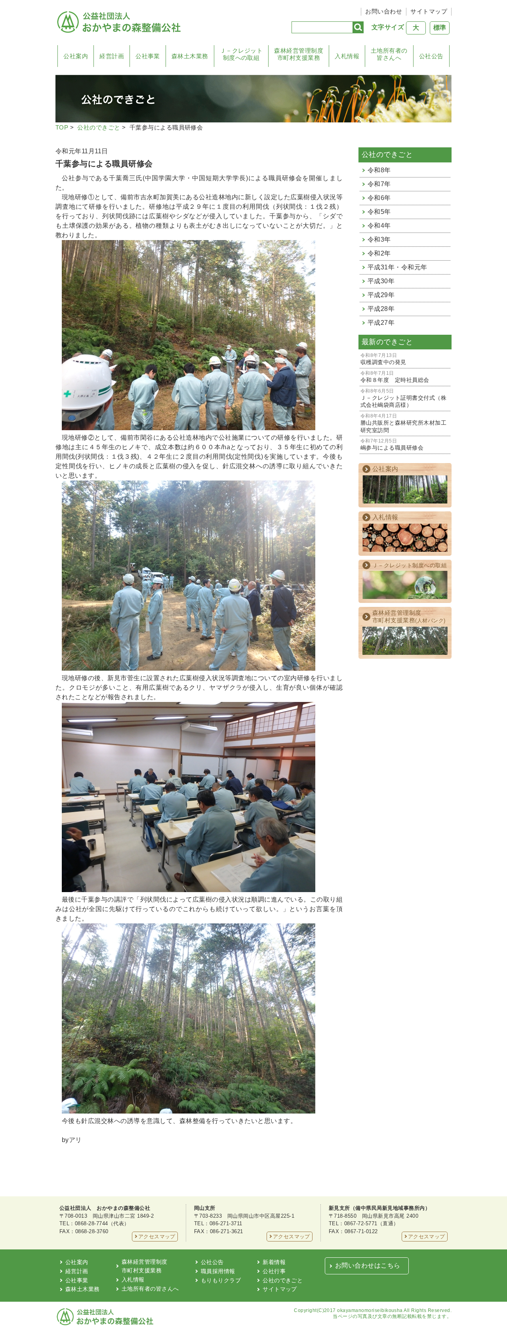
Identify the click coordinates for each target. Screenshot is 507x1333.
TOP (61, 127)
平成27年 (381, 322)
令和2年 (379, 253)
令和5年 (379, 211)
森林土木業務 (190, 56)
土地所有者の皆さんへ (389, 54)
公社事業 (147, 56)
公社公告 (431, 56)
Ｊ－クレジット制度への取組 (241, 54)
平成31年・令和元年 (397, 267)
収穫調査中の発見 (383, 359)
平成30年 (381, 281)
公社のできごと (98, 127)
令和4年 (379, 225)
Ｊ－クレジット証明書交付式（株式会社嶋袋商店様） (403, 398)
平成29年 (381, 295)
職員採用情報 (218, 1271)
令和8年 (379, 170)
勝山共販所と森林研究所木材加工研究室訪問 (403, 423)
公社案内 (75, 56)
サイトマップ (428, 11)
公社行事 (274, 1271)
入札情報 (347, 56)
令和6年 (379, 198)
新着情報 (274, 1262)
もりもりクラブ (221, 1280)
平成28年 (381, 308)
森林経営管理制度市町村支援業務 (298, 54)
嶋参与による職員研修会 (391, 445)
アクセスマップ (156, 1237)
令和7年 (379, 184)
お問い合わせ (383, 11)
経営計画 (111, 56)
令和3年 (379, 239)
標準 (439, 27)
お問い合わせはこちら (367, 1265)
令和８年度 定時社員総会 (394, 377)
